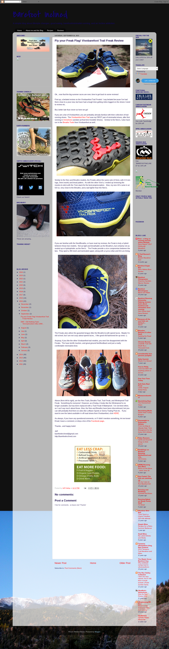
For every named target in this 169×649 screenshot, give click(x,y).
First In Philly (143, 367)
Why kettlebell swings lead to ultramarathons (143, 565)
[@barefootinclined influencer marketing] (138, 82)
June (23, 334)
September (25, 314)
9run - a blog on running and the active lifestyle (144, 240)
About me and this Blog (34, 30)
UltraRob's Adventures (142, 591)
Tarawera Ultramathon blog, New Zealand (145, 545)
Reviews (60, 30)
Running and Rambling (143, 490)
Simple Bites (143, 524)
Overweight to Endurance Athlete (143, 422)
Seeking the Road (144, 336)
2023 (21, 275)
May (23, 337)
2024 (21, 272)
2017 (21, 295)
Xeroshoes (67, 120)
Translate (143, 74)
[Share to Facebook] (96, 488)
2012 (21, 361)
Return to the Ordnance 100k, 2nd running (144, 608)
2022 (21, 279)
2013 (21, 358)
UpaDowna (142, 616)
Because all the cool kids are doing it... (144, 321)
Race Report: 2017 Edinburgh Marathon (145, 246)
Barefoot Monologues (143, 290)
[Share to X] (93, 488)
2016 (21, 298)
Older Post (125, 563)
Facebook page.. (98, 421)
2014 (21, 354)
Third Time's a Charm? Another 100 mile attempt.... (145, 516)
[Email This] (89, 488)
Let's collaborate (150, 81)
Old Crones (142, 459)
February (24, 347)
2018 (21, 291)
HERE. (116, 413)
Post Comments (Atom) (73, 568)
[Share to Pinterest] (98, 488)
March (23, 344)
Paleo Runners (144, 438)
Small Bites (142, 534)
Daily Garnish (143, 359)
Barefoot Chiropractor (143, 278)
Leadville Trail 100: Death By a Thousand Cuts (145, 346)
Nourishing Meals (145, 411)
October (24, 310)
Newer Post (60, 563)
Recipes (50, 30)
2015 (21, 301)
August (24, 328)
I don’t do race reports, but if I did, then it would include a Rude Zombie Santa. (145, 581)
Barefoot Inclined (40, 14)
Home (19, 30)
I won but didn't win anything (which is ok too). (145, 371)
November (25, 307)
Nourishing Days (144, 401)
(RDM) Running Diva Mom (144, 466)
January (24, 350)
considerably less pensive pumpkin (145, 354)
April (23, 341)
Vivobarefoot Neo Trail (80, 117)
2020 (21, 285)
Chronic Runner (144, 342)
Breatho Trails (69, 122)
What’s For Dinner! (145, 361)
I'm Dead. (141, 505)
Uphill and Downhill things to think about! (145, 442)
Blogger (97, 632)
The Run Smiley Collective (144, 574)
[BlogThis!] (91, 488)
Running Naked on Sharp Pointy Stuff (144, 501)
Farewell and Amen (145, 493)
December (25, 304)
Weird (140, 325)
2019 (21, 288)
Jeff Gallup (66, 488)
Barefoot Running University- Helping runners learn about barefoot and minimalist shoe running (145, 303)
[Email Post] (85, 488)
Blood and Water (144, 292)
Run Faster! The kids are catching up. (145, 478)
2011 (21, 364)
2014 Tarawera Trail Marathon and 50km (145, 551)
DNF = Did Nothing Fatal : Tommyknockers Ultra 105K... (32, 323)
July (22, 331)
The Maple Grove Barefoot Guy (144, 560)
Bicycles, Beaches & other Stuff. (144, 332)
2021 (21, 282)
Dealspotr (153, 84)
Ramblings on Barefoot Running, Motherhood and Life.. (144, 453)
